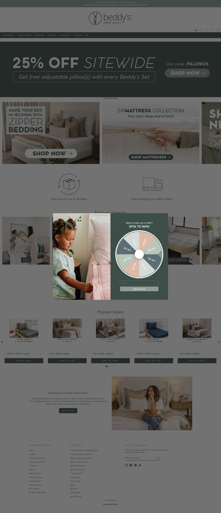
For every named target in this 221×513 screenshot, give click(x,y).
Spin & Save (139, 288)
